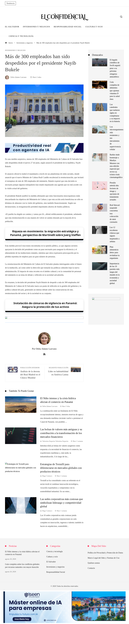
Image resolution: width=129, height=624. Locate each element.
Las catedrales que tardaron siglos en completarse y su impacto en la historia (115, 112)
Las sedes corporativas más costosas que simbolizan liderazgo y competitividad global (61, 503)
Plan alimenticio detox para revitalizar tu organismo (115, 252)
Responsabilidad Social (55, 572)
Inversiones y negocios (15, 50)
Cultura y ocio (52, 557)
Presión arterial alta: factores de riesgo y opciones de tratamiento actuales (114, 191)
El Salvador (51, 562)
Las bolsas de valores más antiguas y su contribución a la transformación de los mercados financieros (61, 433)
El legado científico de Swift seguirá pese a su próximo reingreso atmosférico (115, 68)
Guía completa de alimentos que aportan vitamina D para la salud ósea (115, 90)
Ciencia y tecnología (54, 551)
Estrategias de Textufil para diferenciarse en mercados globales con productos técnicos (61, 468)
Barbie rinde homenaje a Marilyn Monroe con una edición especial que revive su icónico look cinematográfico (116, 166)
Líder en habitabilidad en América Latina (58, 371)
